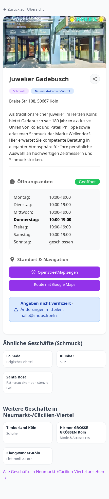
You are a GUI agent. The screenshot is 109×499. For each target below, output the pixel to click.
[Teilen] (95, 79)
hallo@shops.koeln (39, 315)
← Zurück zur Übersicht (23, 9)
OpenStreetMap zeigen (58, 272)
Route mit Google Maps (54, 284)
